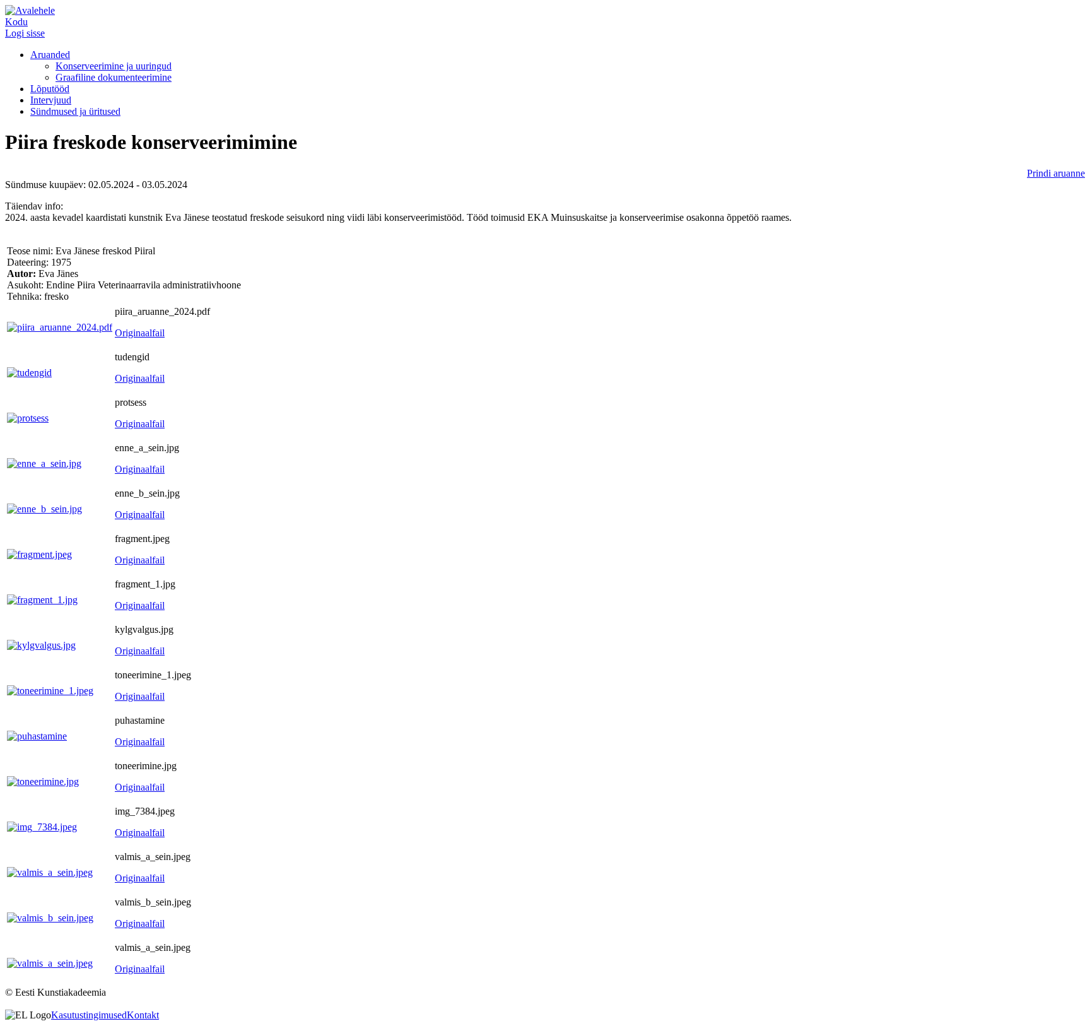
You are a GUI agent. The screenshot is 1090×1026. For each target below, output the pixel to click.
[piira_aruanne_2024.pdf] (59, 327)
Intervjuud (50, 100)
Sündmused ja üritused (75, 111)
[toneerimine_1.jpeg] (50, 690)
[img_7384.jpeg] (42, 827)
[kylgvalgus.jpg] (41, 645)
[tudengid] (29, 372)
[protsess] (28, 418)
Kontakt (143, 1015)
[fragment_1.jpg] (42, 599)
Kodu (16, 21)
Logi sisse (25, 33)
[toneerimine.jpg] (43, 781)
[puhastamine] (37, 736)
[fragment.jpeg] (39, 554)
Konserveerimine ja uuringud (114, 66)
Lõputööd (49, 88)
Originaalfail (140, 332)
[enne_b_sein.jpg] (44, 509)
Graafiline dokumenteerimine (114, 77)
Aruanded (50, 54)
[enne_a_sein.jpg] (44, 463)
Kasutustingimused (89, 1015)
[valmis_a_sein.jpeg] (50, 872)
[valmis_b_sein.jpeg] (50, 917)
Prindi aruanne (1056, 173)
